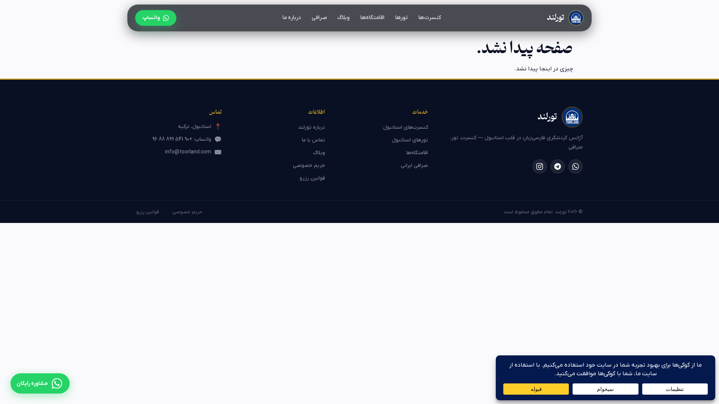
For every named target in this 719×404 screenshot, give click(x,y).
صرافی (319, 17)
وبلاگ (343, 17)
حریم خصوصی (309, 165)
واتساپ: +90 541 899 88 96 (187, 140)
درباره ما (291, 17)
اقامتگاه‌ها (372, 17)
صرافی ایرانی (414, 165)
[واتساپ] (575, 166)
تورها (401, 17)
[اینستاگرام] (540, 166)
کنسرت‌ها (429, 17)
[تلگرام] (557, 166)
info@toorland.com (193, 152)
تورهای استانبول (410, 140)
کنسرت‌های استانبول (405, 127)
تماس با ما (313, 140)
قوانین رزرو (312, 178)
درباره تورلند (311, 127)
